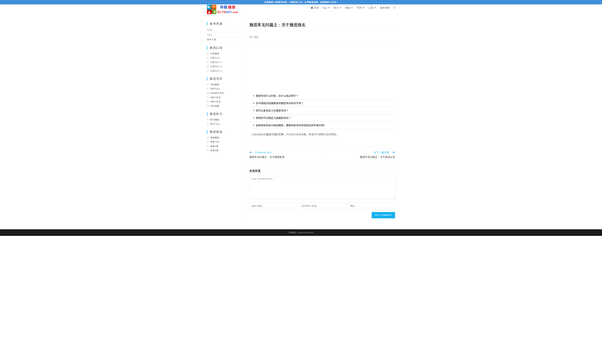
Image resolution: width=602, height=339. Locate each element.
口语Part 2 (216, 66)
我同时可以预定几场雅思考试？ (273, 118)
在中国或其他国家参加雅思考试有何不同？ (280, 103)
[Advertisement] (322, 67)
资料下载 (211, 39)
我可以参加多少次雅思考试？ (272, 110)
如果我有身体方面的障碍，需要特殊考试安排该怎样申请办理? (290, 125)
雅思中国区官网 (275, 134)
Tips (209, 34)
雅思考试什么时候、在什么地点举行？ (277, 95)
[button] (322, 96)
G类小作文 (215, 101)
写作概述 (214, 84)
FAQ (255, 37)
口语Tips (215, 57)
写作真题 (214, 106)
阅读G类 (214, 150)
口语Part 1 (216, 62)
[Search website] (394, 8)
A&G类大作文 (217, 92)
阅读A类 (214, 146)
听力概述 (214, 119)
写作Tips (215, 88)
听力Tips (215, 123)
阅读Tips (215, 141)
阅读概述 (214, 137)
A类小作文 (215, 97)
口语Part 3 (216, 70)
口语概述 (214, 53)
